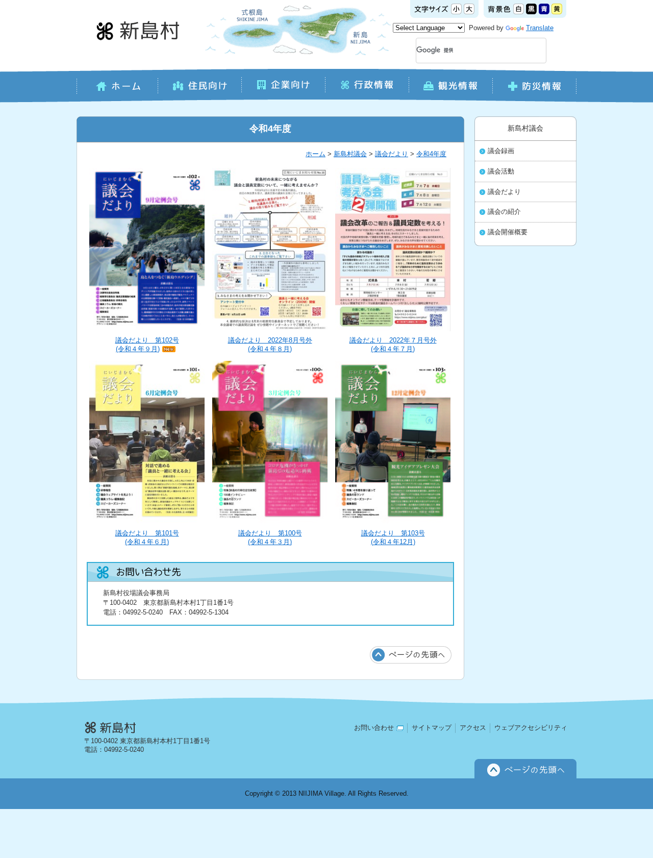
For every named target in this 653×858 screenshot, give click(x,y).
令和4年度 (431, 154)
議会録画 (501, 151)
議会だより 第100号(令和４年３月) (270, 537)
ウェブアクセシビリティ (530, 727)
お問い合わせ (374, 727)
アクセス (473, 727)
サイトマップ (431, 727)
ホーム (315, 154)
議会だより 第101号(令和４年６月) (147, 537)
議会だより (391, 154)
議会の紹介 (504, 211)
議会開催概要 (508, 232)
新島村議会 (350, 154)
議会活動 (501, 171)
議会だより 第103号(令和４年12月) (393, 537)
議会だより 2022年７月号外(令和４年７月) (393, 344)
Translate (540, 28)
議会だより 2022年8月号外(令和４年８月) (270, 344)
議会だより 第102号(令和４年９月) (147, 344)
